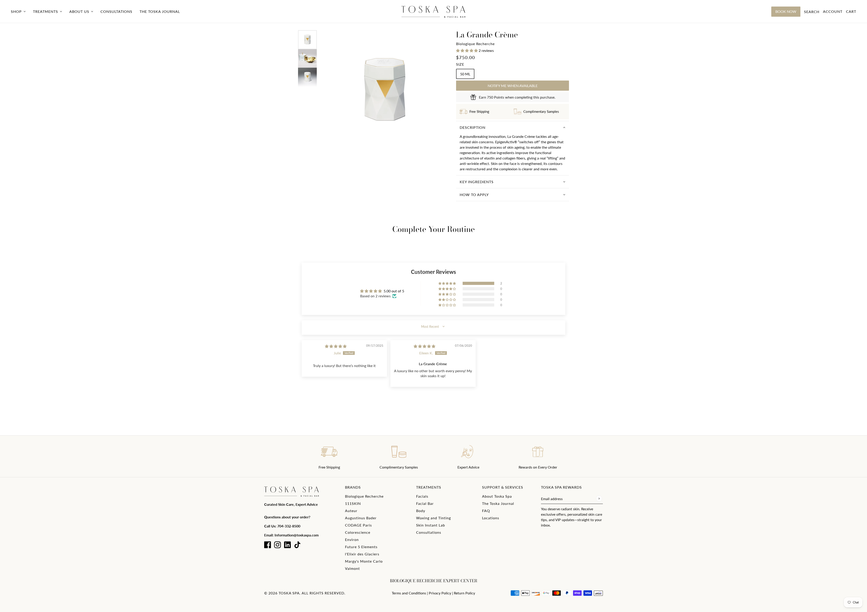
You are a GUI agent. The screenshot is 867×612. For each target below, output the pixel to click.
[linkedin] (287, 545)
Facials (422, 496)
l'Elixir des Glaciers (362, 554)
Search (811, 11)
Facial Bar (425, 503)
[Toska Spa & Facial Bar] (433, 11)
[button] (467, 50)
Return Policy (464, 593)
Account (832, 11)
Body (420, 510)
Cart (851, 11)
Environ (352, 539)
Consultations (428, 532)
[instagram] (277, 545)
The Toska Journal (498, 503)
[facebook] (267, 545)
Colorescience (357, 532)
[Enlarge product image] (384, 91)
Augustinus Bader (361, 518)
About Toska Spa (497, 496)
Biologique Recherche (475, 44)
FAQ (486, 510)
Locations (490, 518)
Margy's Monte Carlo (364, 561)
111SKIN (353, 503)
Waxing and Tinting (433, 518)
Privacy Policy (440, 593)
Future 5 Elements (361, 547)
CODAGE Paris (358, 525)
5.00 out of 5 (394, 291)
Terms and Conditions (409, 593)
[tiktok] (297, 545)
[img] (336, 346)
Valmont (352, 568)
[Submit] (599, 499)
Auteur (351, 510)
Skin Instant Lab (430, 525)
